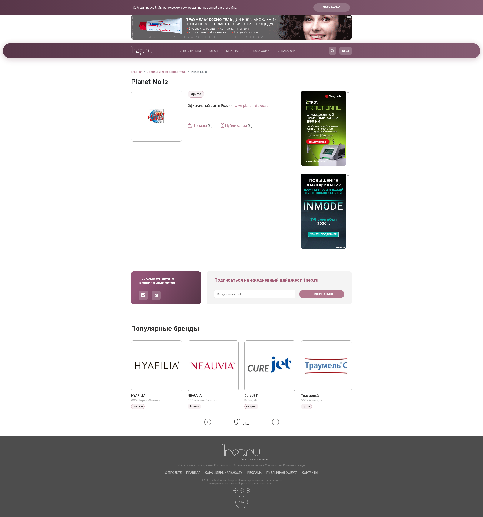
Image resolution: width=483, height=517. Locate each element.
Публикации (192, 50)
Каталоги (288, 50)
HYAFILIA (138, 395)
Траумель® (310, 395)
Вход (345, 51)
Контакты (310, 472)
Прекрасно (332, 7)
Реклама (254, 472)
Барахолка (261, 50)
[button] (207, 422)
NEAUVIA (195, 395)
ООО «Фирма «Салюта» (145, 400)
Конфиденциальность (224, 472)
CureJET (251, 395)
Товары (203, 125)
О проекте (173, 472)
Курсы (213, 50)
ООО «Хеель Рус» (311, 400)
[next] (275, 422)
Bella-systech (252, 400)
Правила (193, 472)
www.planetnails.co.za (251, 106)
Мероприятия (235, 50)
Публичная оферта (281, 472)
